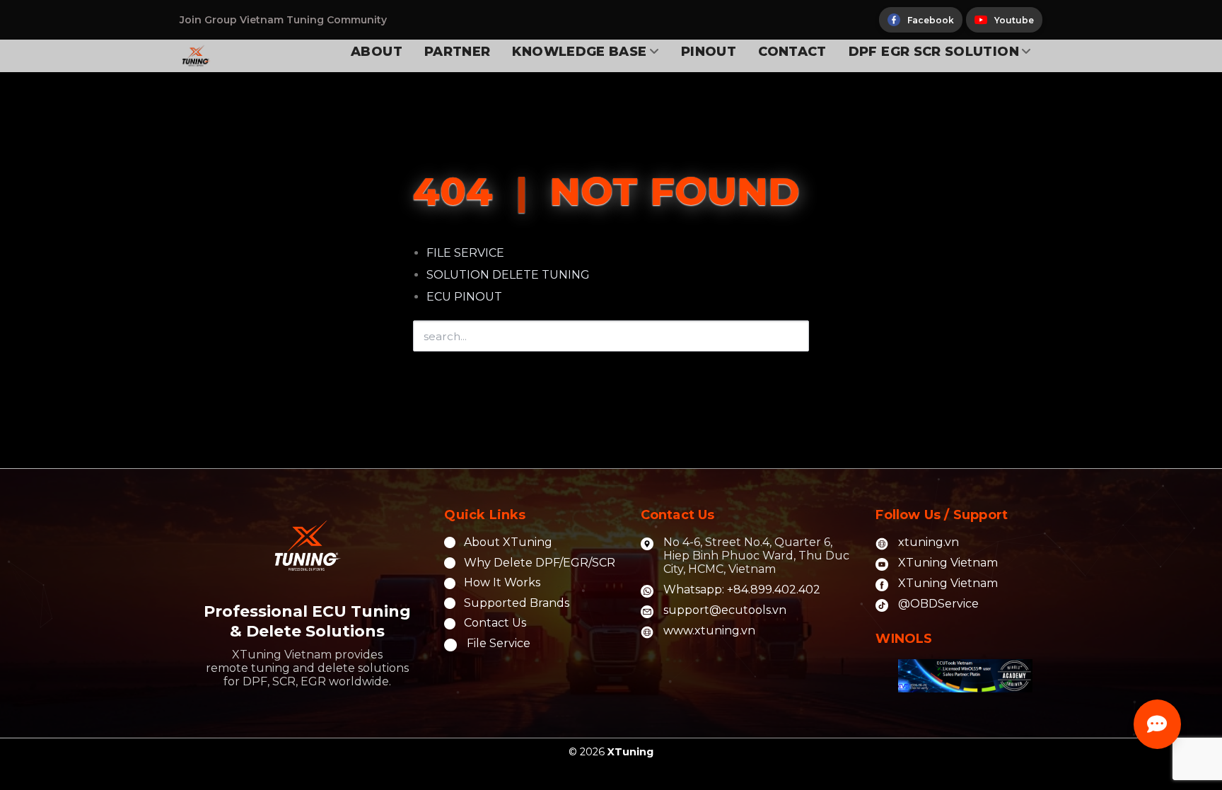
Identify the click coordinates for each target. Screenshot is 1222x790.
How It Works (502, 582)
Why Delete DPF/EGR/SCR (539, 562)
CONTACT (792, 51)
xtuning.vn (928, 542)
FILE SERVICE (465, 253)
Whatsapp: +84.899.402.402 (741, 589)
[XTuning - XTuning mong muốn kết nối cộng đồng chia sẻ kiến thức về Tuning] (226, 56)
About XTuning (508, 542)
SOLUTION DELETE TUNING (508, 274)
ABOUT (376, 51)
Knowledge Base (579, 51)
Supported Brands (516, 603)
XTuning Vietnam (948, 562)
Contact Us (495, 622)
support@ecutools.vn (724, 610)
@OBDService (938, 603)
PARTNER (457, 51)
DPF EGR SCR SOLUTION (934, 51)
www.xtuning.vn (709, 630)
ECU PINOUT (464, 296)
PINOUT (708, 51)
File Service (498, 643)
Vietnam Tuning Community (313, 19)
